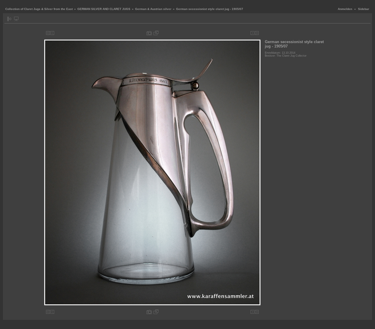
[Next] (252, 33)
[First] (48, 33)
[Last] (257, 33)
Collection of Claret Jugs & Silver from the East (39, 9)
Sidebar (363, 9)
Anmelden (345, 9)
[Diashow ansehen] (16, 19)
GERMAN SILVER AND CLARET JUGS (103, 9)
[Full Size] (156, 33)
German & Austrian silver (153, 9)
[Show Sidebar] (9, 19)
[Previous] (52, 33)
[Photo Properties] (149, 33)
